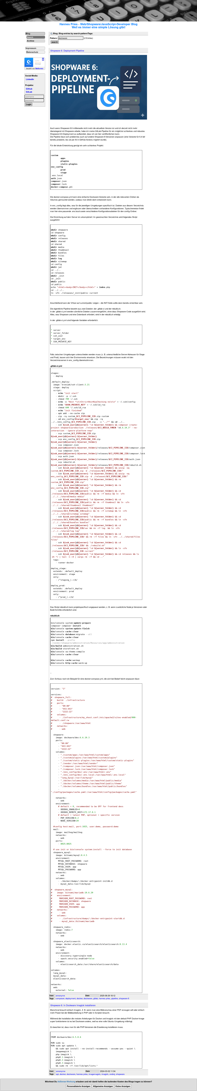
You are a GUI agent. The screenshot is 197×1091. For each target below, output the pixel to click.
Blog (28, 33)
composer (60, 998)
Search (30, 37)
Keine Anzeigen (123, 1086)
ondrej (112, 1074)
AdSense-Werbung (66, 1081)
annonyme (60, 995)
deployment (70, 998)
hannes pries (104, 998)
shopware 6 (124, 998)
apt (57, 1074)
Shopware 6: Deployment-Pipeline (67, 50)
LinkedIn (30, 79)
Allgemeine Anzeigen (103, 1086)
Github (29, 88)
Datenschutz (32, 52)
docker (80, 998)
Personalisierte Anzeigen (78, 1086)
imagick (105, 1074)
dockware (88, 998)
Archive (30, 40)
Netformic (39, 68)
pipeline (114, 998)
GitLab (29, 91)
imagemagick (95, 1074)
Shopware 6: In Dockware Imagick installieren (73, 1005)
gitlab (95, 998)
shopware (120, 1074)
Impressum (31, 48)
